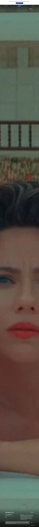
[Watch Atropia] (32, 522)
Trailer (32, 512)
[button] (5, 6)
